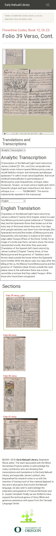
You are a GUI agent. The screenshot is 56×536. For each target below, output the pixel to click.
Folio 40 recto (9, 335)
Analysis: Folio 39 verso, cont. (19, 19)
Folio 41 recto (9, 417)
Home (7, 16)
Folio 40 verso (10, 376)
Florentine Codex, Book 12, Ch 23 (26, 16)
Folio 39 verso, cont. (15, 295)
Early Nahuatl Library (17, 4)
